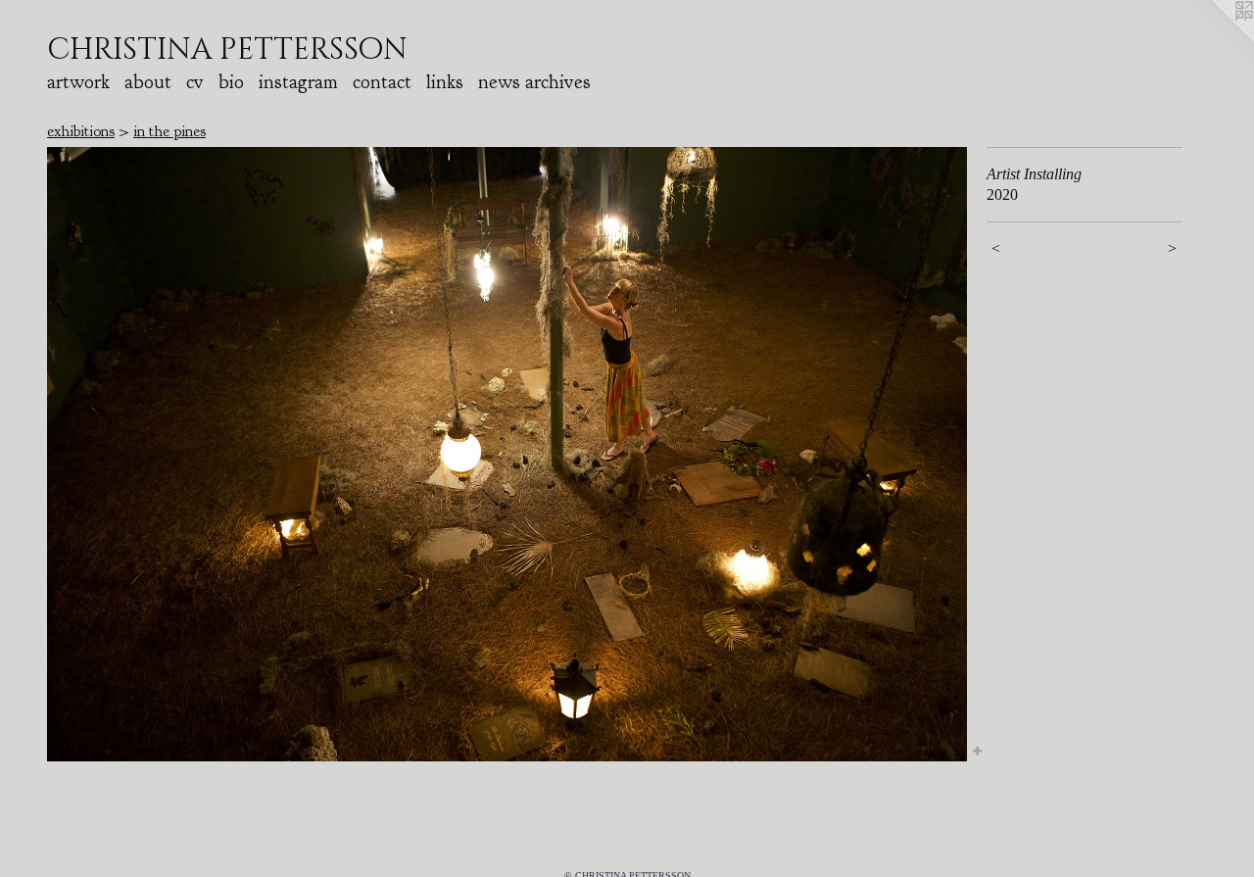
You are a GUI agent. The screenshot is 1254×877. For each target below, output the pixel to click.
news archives (534, 82)
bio (231, 82)
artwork (78, 82)
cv (195, 82)
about (147, 82)
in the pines (169, 131)
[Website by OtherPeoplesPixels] (1215, 39)
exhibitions (81, 131)
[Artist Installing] (507, 454)
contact (382, 82)
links (444, 82)
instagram (298, 82)
